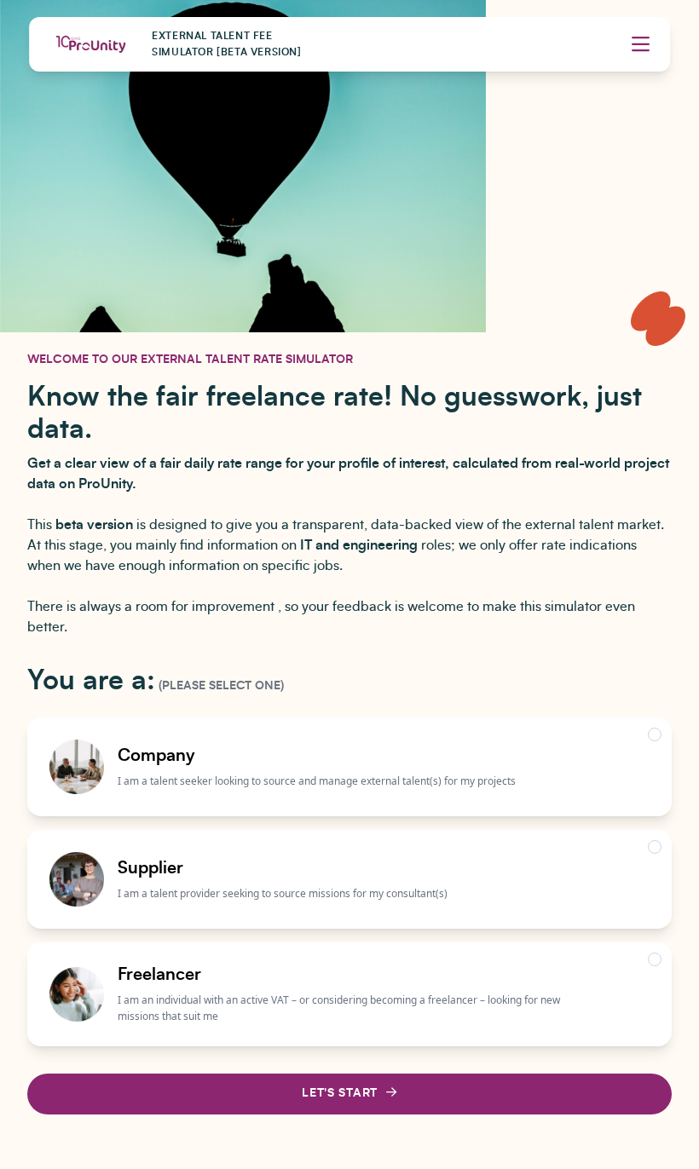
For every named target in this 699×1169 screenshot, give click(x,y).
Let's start (340, 1093)
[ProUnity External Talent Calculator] (90, 44)
